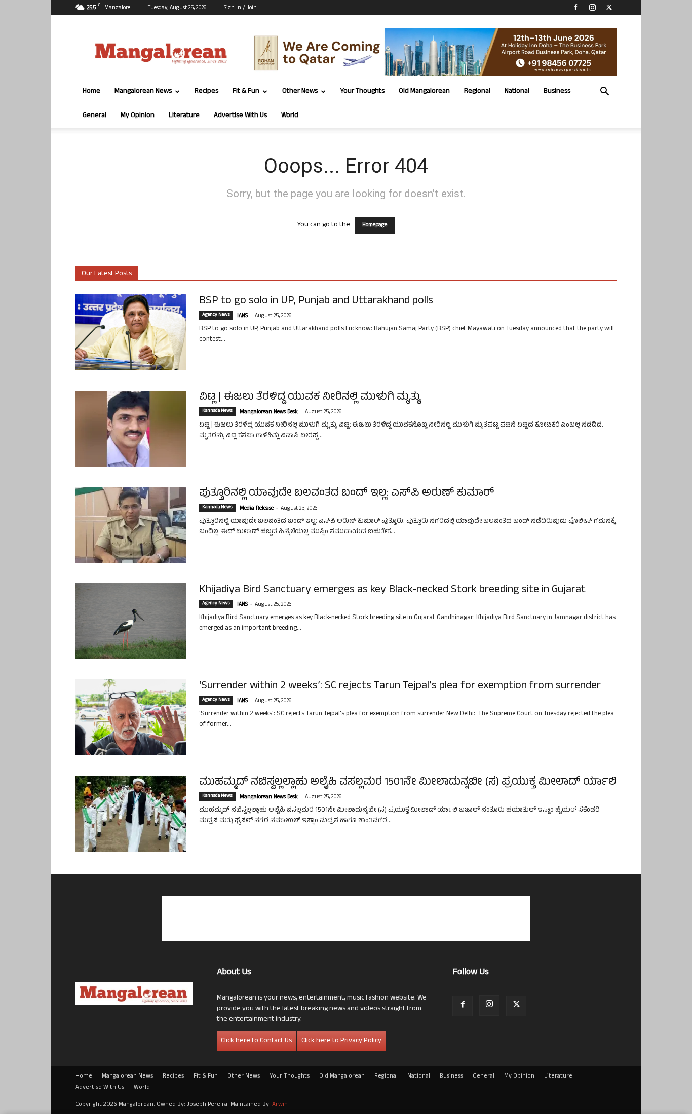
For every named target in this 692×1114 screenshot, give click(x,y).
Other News (300, 91)
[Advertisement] (346, 918)
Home (91, 91)
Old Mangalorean (424, 91)
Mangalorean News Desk (269, 412)
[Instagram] (592, 7)
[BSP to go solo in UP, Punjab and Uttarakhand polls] (130, 332)
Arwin (280, 1105)
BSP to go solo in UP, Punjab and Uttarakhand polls (316, 301)
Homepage (374, 225)
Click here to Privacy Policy (341, 1041)
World (289, 116)
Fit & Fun (246, 91)
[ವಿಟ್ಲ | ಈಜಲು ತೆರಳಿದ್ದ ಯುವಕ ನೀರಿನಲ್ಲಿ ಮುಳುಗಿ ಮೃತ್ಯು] (130, 429)
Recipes (206, 91)
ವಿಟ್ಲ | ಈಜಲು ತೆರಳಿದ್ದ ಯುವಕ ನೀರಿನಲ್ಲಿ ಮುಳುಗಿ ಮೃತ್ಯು (310, 398)
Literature (184, 116)
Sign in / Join (240, 8)
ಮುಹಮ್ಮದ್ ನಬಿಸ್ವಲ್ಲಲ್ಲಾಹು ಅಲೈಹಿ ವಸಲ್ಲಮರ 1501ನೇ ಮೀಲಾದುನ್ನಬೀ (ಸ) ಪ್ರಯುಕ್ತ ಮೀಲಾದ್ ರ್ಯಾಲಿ (408, 783)
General (94, 116)
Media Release (257, 508)
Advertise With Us (240, 116)
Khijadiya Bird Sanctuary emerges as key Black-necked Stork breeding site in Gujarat (392, 590)
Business (557, 91)
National (517, 91)
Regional (477, 91)
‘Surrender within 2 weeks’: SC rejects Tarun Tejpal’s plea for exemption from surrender (400, 686)
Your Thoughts (362, 91)
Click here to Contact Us (256, 1041)
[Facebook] (575, 7)
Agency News (216, 315)
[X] (609, 7)
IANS (242, 316)
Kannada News (217, 411)
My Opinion (138, 116)
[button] (604, 92)
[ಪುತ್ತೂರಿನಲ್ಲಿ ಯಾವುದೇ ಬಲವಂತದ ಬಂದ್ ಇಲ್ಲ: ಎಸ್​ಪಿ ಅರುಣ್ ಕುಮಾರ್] (130, 525)
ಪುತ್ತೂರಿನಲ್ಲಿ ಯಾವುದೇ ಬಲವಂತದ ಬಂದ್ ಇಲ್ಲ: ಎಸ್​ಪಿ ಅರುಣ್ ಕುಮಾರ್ (346, 494)
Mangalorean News (143, 91)
